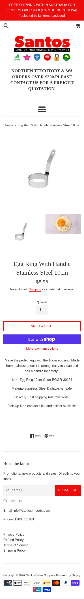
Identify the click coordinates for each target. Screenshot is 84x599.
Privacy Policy (13, 534)
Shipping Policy (14, 550)
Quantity (42, 302)
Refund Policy (13, 540)
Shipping (35, 289)
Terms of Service (15, 545)
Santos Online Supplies (40, 575)
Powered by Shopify (68, 575)
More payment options (42, 348)
